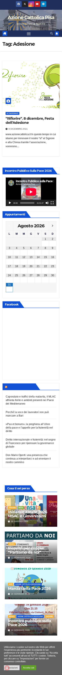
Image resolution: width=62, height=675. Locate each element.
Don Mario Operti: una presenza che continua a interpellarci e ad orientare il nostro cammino (28, 458)
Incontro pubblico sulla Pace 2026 (29, 622)
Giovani (12, 508)
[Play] (9, 202)
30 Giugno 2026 (19, 521)
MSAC (21, 508)
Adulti (11, 544)
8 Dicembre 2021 (18, 129)
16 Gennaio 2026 (20, 594)
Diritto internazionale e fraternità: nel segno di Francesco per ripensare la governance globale (30, 443)
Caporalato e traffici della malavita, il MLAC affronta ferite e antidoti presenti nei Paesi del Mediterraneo (31, 400)
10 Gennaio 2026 (20, 630)
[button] (51, 33)
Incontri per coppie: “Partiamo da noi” (26, 550)
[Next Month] (52, 225)
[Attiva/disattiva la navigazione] (28, 33)
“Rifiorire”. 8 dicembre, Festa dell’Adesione (30, 120)
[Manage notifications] (7, 668)
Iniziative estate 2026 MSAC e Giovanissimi (27, 514)
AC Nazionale (12, 113)
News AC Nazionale (21, 386)
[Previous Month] (9, 225)
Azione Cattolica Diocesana (28, 584)
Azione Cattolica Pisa (31, 17)
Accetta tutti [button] (28, 668)
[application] (31, 191)
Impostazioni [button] (12, 668)
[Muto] (47, 202)
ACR (10, 584)
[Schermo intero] (52, 202)
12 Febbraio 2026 (21, 558)
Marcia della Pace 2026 (29, 588)
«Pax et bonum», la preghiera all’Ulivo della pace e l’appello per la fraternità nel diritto (29, 427)
